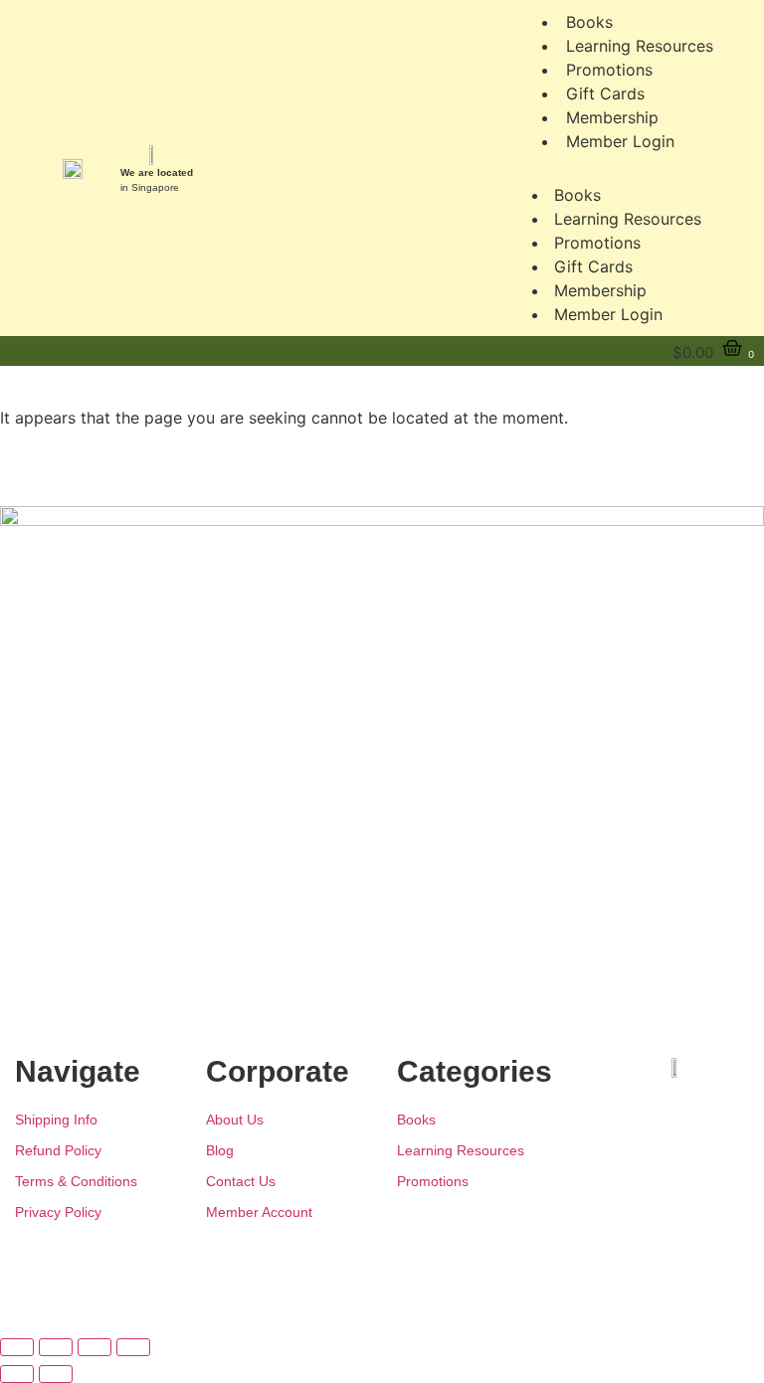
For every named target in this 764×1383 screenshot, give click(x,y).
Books (577, 195)
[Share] (94, 1347)
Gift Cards (593, 266)
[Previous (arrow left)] (17, 1374)
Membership (600, 290)
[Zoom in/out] (17, 1347)
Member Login (620, 141)
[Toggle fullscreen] (56, 1347)
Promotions (597, 243)
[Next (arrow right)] (56, 1374)
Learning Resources (627, 219)
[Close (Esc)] (133, 1347)
